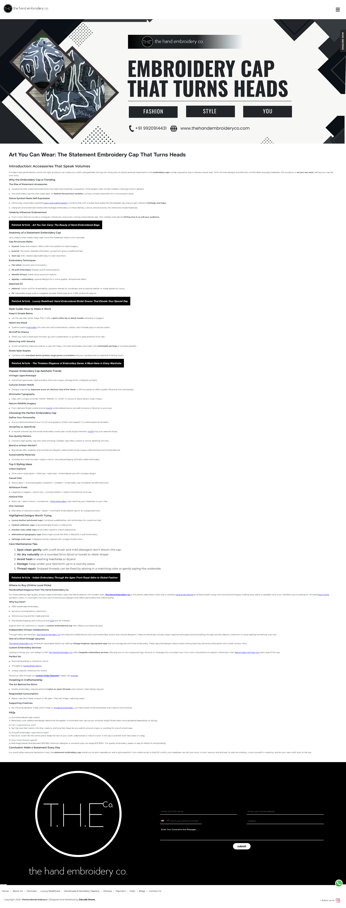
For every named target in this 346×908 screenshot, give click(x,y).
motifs (49, 408)
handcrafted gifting (32, 666)
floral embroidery (58, 501)
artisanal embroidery (64, 708)
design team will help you (247, 652)
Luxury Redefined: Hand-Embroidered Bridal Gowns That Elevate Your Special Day (80, 301)
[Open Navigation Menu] (338, 9)
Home (5, 891)
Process (107, 891)
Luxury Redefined (50, 891)
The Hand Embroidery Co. (48, 634)
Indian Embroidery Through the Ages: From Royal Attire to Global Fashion (75, 577)
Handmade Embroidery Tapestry (81, 891)
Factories (32, 891)
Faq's (132, 891)
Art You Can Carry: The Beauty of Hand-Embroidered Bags (65, 224)
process (74, 675)
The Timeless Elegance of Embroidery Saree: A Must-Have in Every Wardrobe (76, 363)
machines (55, 559)
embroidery (31, 327)
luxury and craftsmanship (55, 203)
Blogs (142, 891)
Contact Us (155, 891)
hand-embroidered (184, 594)
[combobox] (164, 820)
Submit (241, 846)
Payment (121, 891)
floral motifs (323, 594)
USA (52, 620)
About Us (18, 891)
